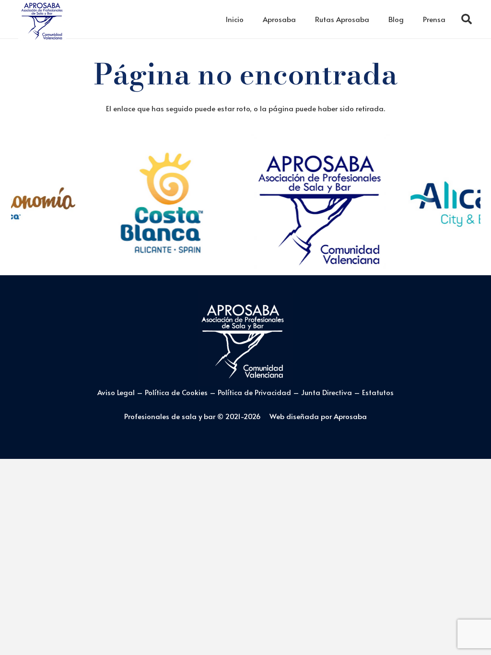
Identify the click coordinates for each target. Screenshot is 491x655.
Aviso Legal (116, 392)
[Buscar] (466, 19)
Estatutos (378, 392)
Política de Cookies (176, 392)
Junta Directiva (327, 392)
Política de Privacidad (255, 392)
